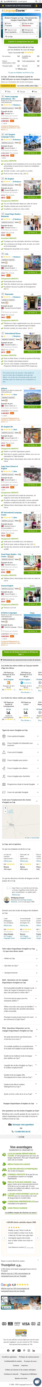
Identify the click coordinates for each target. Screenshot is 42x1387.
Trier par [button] (22, 91)
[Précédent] (2, 85)
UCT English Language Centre (26, 679)
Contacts (16, 1365)
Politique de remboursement (29, 1357)
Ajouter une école (21, 1378)
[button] (1, 1)
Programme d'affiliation (29, 1374)
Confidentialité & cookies (13, 1361)
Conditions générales (9, 1357)
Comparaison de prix (8, 85)
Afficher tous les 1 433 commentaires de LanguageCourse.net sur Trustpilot (15, 1275)
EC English (10, 679)
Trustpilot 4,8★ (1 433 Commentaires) (18, 6)
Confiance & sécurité (11, 1374)
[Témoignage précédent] (4, 1238)
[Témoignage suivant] (38, 1238)
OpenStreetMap (35, 838)
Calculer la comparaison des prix (21, 42)
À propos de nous (30, 1361)
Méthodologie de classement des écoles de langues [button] (22, 660)
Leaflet (27, 838)
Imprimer (24, 1365)
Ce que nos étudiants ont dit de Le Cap (21, 72)
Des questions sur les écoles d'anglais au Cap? (20, 1111)
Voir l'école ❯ (32, 115)
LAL (9, 709)
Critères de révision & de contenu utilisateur (20, 1370)
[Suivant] (40, 85)
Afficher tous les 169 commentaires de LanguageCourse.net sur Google (15, 1290)
